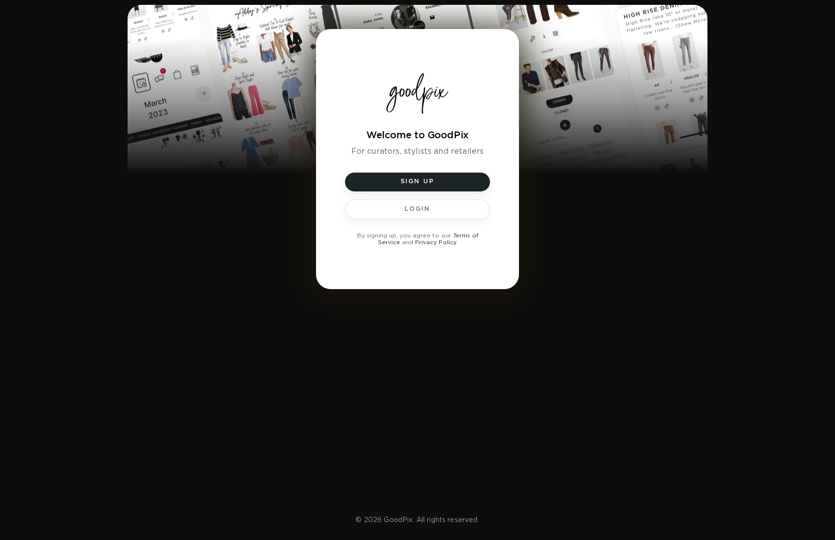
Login (417, 209)
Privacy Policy (435, 242)
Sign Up (418, 181)
